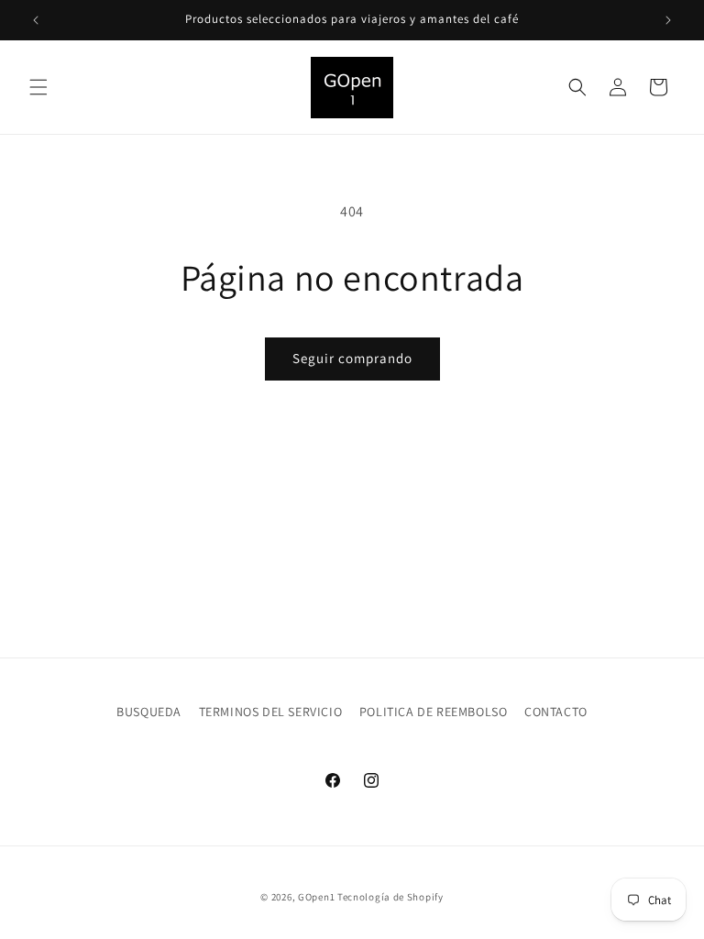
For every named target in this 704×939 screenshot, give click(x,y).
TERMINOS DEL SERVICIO (271, 711)
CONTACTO (556, 711)
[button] (38, 87)
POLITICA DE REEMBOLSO (433, 711)
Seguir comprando (352, 358)
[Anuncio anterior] (36, 20)
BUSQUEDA (149, 711)
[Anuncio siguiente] (668, 20)
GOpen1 (316, 896)
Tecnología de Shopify (390, 896)
